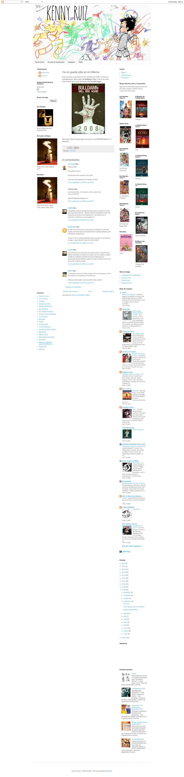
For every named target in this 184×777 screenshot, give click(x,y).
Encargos (42, 319)
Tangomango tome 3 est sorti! (131, 446)
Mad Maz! (136, 391)
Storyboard (42, 347)
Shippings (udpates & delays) (131, 374)
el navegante (43, 317)
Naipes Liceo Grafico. (130, 610)
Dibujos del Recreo (45, 306)
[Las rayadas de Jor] (129, 524)
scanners (44, 76)
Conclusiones (43, 299)
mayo (126, 622)
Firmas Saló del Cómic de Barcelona (139, 723)
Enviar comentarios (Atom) (81, 295)
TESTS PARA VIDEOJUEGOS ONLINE (138, 313)
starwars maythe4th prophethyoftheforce (45, 343)
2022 (124, 563)
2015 (124, 569)
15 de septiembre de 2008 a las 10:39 (81, 283)
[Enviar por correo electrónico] (68, 147)
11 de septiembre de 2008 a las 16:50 (81, 264)
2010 (124, 584)
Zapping (41, 349)
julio (125, 616)
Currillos (42, 301)
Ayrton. (134, 673)
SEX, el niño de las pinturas (131, 496)
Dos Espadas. (43, 309)
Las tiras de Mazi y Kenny (47, 329)
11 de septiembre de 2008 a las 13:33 (81, 220)
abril (125, 625)
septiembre (128, 601)
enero (126, 634)
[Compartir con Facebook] (75, 147)
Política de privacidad (128, 294)
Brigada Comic (127, 372)
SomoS (124, 498)
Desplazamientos (45, 304)
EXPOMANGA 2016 (138, 689)
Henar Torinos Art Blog (130, 461)
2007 (124, 638)
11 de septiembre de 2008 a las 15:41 (81, 243)
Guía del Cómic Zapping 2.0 (131, 546)
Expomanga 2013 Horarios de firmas (133, 483)
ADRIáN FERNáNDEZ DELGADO (133, 444)
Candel (70, 208)
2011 (124, 581)
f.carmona (71, 164)
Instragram (71, 62)
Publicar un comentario (73, 287)
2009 (124, 587)
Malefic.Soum (43, 335)
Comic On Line (44, 296)
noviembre (127, 595)
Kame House (125, 280)
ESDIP (41, 322)
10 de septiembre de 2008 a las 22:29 (81, 201)
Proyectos (73, 151)
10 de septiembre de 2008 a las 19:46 (81, 182)
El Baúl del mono (128, 331)
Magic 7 (124, 72)
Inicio (90, 291)
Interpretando (43, 324)
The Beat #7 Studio (129, 352)
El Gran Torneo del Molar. (47, 314)
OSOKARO (126, 309)
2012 (124, 578)
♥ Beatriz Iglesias (128, 428)
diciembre (127, 592)
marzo (126, 628)
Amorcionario (137, 463)
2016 (124, 566)
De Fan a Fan (126, 278)
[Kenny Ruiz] (38, 90)
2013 (124, 575)
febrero (126, 631)
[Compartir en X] (73, 147)
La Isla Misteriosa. (138, 739)
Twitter (80, 62)
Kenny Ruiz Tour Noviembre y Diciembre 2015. (137, 707)
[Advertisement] (44, 250)
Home (124, 292)
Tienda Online (39, 62)
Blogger (109, 771)
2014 (124, 572)
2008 (124, 590)
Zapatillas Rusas (128, 407)
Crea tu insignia (41, 92)
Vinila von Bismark (138, 429)
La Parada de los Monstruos (131, 275)
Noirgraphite (126, 481)
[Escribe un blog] (70, 147)
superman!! (136, 509)
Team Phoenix (126, 75)
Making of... (43, 332)
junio (125, 619)
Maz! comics (126, 389)
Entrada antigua (108, 291)
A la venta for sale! (138, 333)
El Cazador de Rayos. (46, 311)
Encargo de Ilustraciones (56, 62)
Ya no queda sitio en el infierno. (134, 607)
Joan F (70, 271)
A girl (134, 409)
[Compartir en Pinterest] (78, 147)
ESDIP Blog (126, 552)
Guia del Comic (126, 283)
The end (126, 604)
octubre (126, 598)
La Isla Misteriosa (45, 327)
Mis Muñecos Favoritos (46, 337)
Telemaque (125, 78)
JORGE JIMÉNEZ (128, 507)
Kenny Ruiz (72, 227)
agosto (126, 613)
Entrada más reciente (70, 291)
